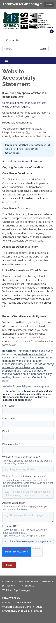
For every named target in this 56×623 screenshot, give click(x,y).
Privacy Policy (11, 598)
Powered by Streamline (17, 611)
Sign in (38, 611)
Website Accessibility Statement (23, 607)
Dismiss (48, 4)
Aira (28, 132)
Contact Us (12, 40)
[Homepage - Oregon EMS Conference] (28, 20)
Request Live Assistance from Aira (22, 161)
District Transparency (16, 602)
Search (43, 48)
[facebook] (52, 32)
